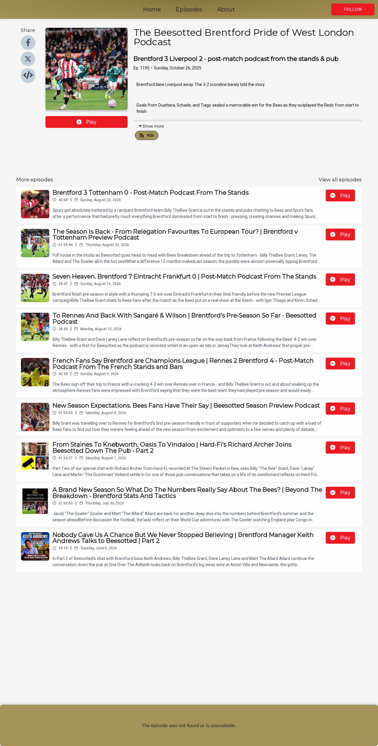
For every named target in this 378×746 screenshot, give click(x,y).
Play (91, 122)
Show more (153, 125)
